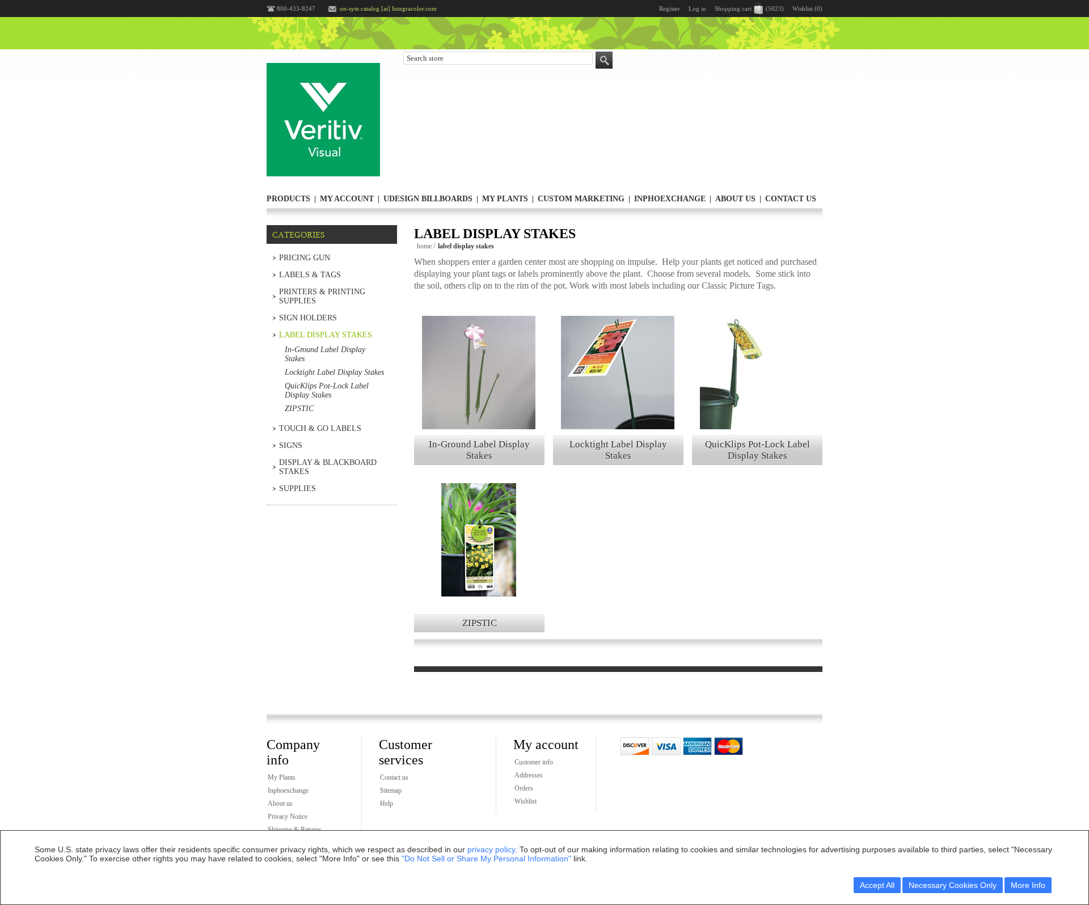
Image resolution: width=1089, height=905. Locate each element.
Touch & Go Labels (320, 428)
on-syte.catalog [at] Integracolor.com (388, 8)
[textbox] (498, 58)
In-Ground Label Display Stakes (479, 450)
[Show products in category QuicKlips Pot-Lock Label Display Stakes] (756, 389)
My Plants (505, 198)
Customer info (533, 762)
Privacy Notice (287, 817)
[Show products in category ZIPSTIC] (478, 556)
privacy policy (491, 849)
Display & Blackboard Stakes (328, 467)
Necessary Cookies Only (953, 885)
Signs (290, 445)
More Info (1028, 885)
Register (669, 8)
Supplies (297, 488)
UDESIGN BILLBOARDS (427, 198)
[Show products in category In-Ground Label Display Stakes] (478, 389)
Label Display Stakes (325, 335)
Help (386, 803)
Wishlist (525, 801)
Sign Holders (308, 318)
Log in (697, 8)
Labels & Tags (310, 274)
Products (288, 198)
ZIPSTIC (479, 623)
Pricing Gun (304, 257)
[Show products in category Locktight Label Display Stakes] (617, 389)
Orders (523, 788)
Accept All (877, 885)
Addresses (528, 775)
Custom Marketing (581, 198)
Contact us (790, 198)
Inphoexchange (670, 198)
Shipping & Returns (295, 830)
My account (347, 198)
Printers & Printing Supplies (322, 296)
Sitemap (391, 790)
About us (735, 198)
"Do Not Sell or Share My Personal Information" (486, 858)
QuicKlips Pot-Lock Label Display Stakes (757, 450)
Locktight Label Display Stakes (618, 450)
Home (424, 246)
